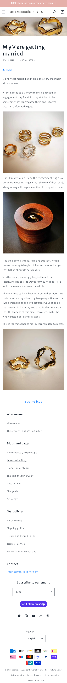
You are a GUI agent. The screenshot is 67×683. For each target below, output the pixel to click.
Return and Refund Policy (21, 535)
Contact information (35, 680)
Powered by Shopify (38, 670)
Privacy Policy (14, 520)
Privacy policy (17, 675)
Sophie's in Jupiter (20, 670)
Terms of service (34, 675)
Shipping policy (15, 528)
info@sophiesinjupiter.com (22, 571)
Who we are (13, 423)
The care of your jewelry (20, 475)
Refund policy (56, 670)
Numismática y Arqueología (22, 452)
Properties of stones (18, 467)
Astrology (12, 498)
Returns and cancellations (21, 551)
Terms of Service (16, 543)
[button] (54, 12)
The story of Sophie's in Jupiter (24, 430)
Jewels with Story (16, 460)
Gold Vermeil (14, 483)
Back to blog (33, 401)
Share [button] (9, 69)
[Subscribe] (50, 592)
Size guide (12, 491)
